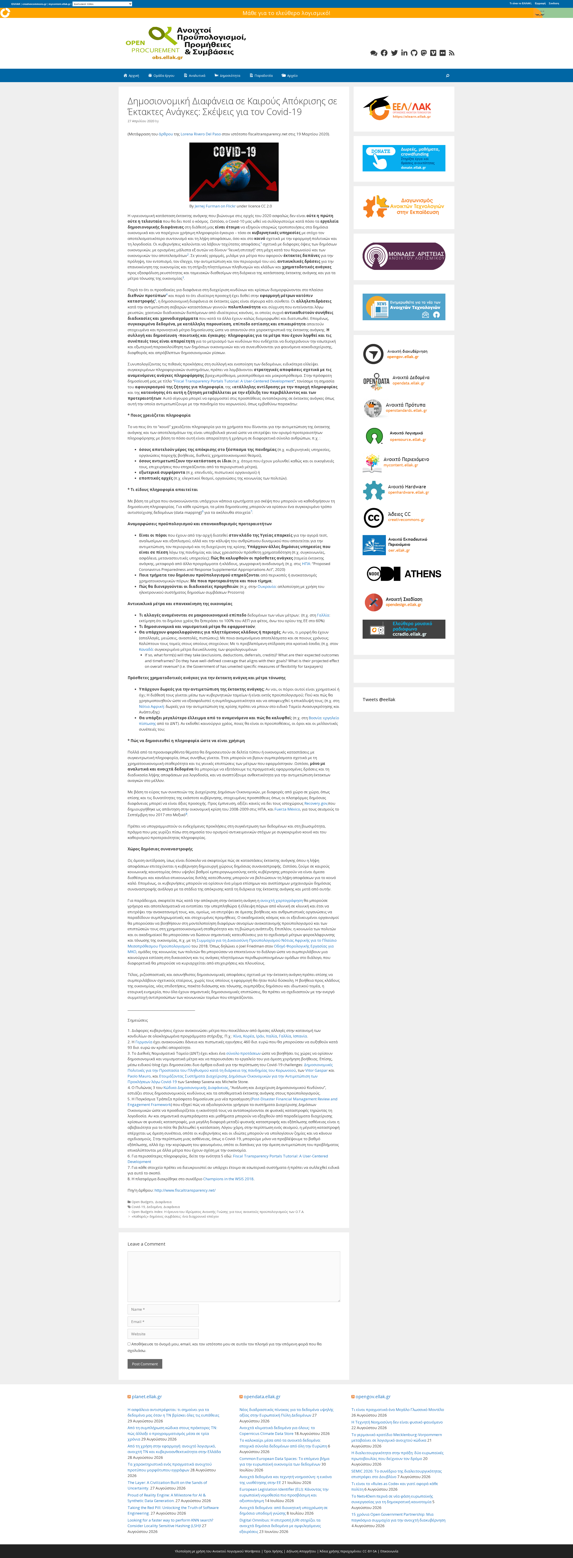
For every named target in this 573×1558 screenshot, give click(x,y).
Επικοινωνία (389, 1551)
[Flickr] (443, 52)
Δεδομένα (154, 1207)
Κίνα (237, 1036)
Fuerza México (287, 809)
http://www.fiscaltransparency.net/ (185, 1190)
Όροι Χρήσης (273, 1551)
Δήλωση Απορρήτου (301, 1551)
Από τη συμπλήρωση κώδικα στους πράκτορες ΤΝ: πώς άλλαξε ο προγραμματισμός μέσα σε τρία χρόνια (172, 1433)
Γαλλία (323, 615)
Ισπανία (300, 1036)
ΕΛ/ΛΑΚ (15, 4)
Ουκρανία (267, 586)
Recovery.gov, (316, 803)
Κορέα (248, 1036)
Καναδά (146, 649)
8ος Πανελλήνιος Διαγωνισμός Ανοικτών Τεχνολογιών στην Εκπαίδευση (286, 13)
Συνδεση (554, 3)
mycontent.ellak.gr (60, 4)
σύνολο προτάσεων (243, 1053)
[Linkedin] (404, 52)
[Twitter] (394, 52)
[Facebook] (384, 52)
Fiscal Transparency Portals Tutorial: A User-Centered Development (234, 381)
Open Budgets (142, 1202)
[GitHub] (414, 52)
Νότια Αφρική (151, 706)
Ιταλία (271, 1036)
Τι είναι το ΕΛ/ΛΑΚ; (521, 3)
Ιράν (260, 1036)
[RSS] (451, 52)
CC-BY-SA (370, 1551)
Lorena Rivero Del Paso (201, 134)
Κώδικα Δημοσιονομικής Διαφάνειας (196, 1087)
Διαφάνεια (163, 1202)
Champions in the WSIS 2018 (228, 1178)
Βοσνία (315, 717)
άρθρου (166, 134)
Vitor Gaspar (316, 1070)
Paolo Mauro (139, 1076)
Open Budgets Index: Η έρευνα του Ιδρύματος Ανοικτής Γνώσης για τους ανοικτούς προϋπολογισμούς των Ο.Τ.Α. (218, 1212)
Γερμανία (143, 1041)
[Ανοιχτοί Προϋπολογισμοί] (186, 42)
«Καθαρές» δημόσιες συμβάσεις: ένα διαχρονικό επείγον (175, 1216)
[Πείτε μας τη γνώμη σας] (373, 52)
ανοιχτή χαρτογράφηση (281, 900)
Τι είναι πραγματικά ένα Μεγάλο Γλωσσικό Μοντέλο (397, 1409)
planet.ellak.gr (147, 1397)
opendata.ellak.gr (262, 1397)
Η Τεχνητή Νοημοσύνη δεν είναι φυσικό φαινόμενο (397, 1422)
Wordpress (252, 1551)
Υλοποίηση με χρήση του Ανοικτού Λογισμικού (209, 1551)
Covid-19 (138, 1207)
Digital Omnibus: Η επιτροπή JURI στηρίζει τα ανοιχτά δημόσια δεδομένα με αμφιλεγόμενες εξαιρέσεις (280, 1525)
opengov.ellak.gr (373, 1397)
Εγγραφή (540, 3)
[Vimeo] (433, 52)
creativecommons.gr (34, 4)
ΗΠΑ (306, 563)
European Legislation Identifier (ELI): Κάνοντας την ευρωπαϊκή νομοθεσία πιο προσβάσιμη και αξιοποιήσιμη (284, 1495)
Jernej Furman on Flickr (215, 206)
